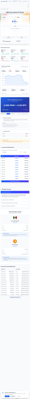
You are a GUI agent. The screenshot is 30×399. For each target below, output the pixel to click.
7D (21, 66)
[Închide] (27, 394)
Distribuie (8, 113)
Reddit (19, 113)
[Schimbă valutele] (15, 17)
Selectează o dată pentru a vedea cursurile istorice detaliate (9, 150)
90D (25, 66)
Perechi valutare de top (15, 1)
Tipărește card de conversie (15, 297)
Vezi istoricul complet (25, 93)
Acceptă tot (7, 396)
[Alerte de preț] (28, 1)
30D (23, 66)
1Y (27, 66)
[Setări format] (28, 4)
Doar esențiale (13, 396)
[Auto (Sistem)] (28, 6)
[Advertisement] (15, 5)
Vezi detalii (24, 152)
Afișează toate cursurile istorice (15, 181)
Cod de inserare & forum (24, 113)
